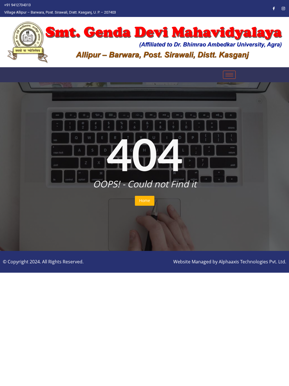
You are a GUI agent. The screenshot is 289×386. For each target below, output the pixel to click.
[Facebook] (274, 8)
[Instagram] (283, 8)
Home (144, 200)
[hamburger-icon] (229, 75)
